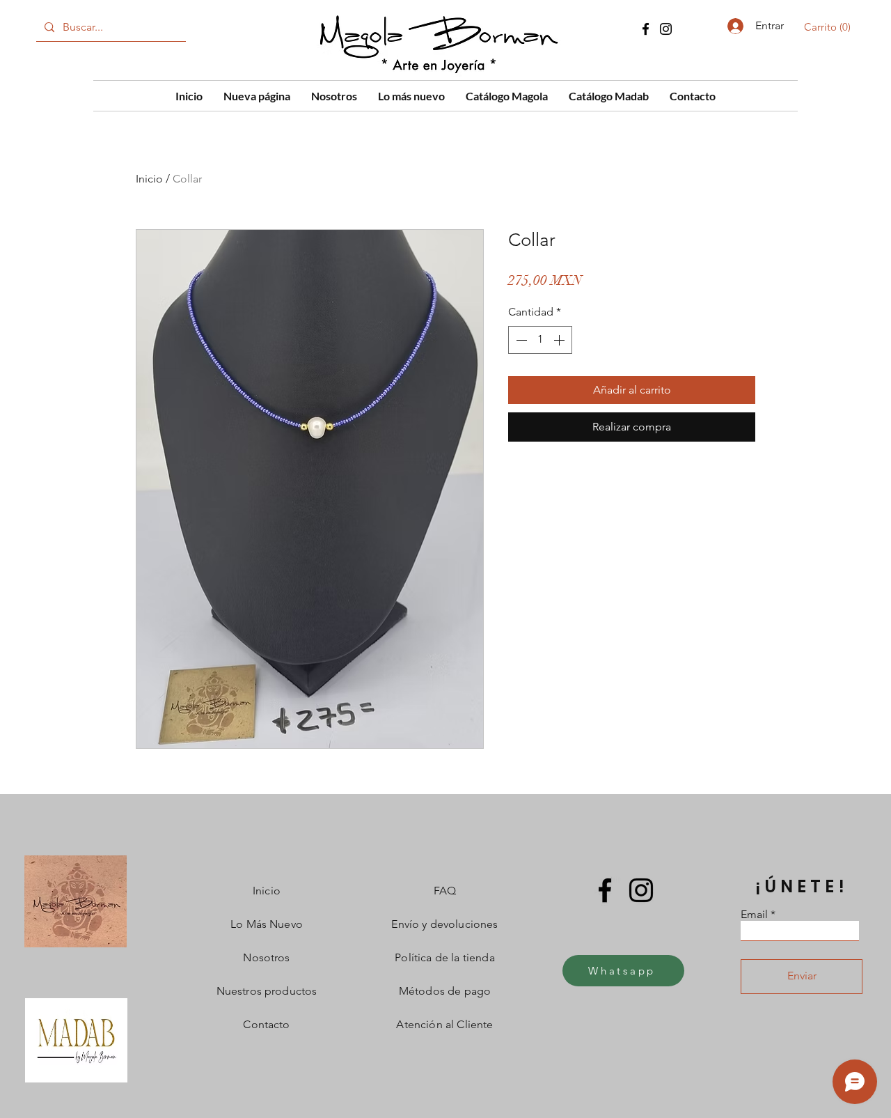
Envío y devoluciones (444, 924)
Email (754, 914)
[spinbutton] (540, 340)
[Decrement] (520, 340)
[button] (830, 27)
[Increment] (560, 340)
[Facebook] (646, 29)
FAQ (445, 890)
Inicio (149, 178)
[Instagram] (666, 29)
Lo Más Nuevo (266, 924)
